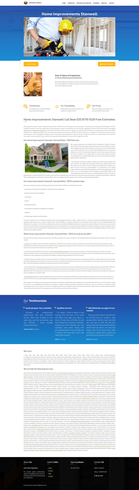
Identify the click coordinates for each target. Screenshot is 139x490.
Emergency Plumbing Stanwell (86, 380)
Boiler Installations (78, 388)
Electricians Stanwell (109, 377)
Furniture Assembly (81, 444)
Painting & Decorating (83, 3)
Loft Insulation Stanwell (56, 450)
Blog (49, 473)
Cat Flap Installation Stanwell (102, 446)
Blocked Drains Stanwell (36, 427)
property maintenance (44, 267)
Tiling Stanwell (111, 382)
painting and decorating (61, 251)
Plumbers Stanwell (29, 435)
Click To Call (31, 64)
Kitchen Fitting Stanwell (90, 396)
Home (64, 3)
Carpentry (71, 3)
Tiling (25, 398)
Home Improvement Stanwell (65, 373)
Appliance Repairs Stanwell (54, 388)
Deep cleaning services (31, 276)
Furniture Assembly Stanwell (34, 444)
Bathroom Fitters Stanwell (56, 380)
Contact (111, 3)
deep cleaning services (40, 130)
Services (104, 3)
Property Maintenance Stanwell (46, 429)
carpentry (87, 128)
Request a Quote (107, 64)
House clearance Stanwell (42, 450)
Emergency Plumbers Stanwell (77, 433)
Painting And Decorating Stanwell (80, 421)
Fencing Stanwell (36, 425)
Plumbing (96, 3)
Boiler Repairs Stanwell (88, 398)
